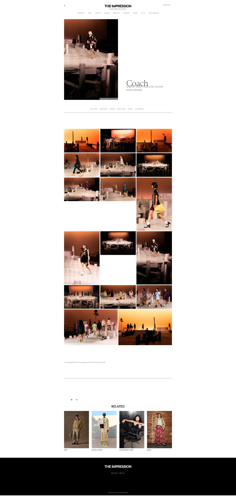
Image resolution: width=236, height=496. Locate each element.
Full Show (93, 109)
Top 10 (143, 13)
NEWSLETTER (166, 5)
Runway (106, 13)
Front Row (121, 109)
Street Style (116, 13)
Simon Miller (97, 450)
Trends (135, 13)
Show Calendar (153, 13)
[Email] (76, 399)
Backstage (103, 109)
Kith (65, 450)
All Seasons (139, 109)
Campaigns (81, 13)
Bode (149, 450)
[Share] (71, 399)
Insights (98, 13)
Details (112, 109)
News (90, 13)
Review (130, 109)
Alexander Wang (126, 450)
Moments (126, 13)
